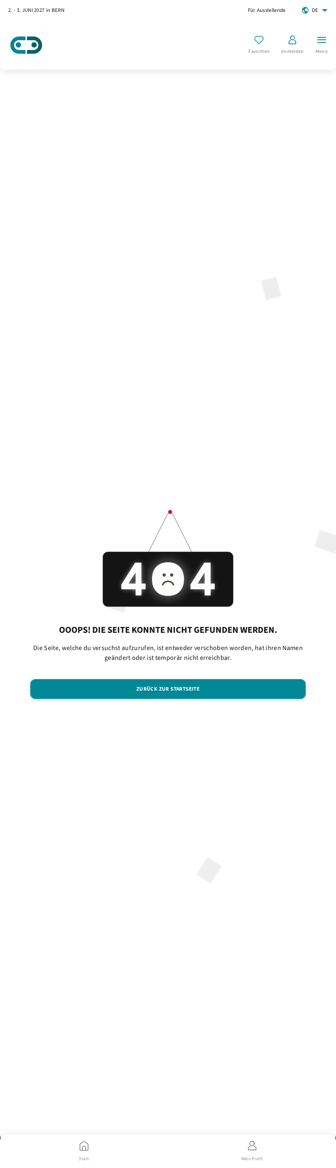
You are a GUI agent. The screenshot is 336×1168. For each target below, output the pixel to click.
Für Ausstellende (267, 10)
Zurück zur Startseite (168, 689)
